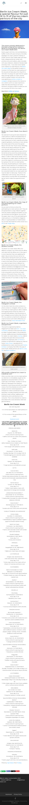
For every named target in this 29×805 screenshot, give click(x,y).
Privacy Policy (18, 794)
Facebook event (14, 419)
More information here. (18, 320)
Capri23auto (10, 763)
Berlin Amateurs (10, 350)
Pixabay (19, 763)
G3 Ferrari (20, 339)
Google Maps (11, 223)
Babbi (24, 330)
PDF (3, 223)
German (16, 91)
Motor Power (9, 343)
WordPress (14, 803)
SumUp (20, 336)
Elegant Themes (14, 801)
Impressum (8, 794)
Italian (10, 91)
